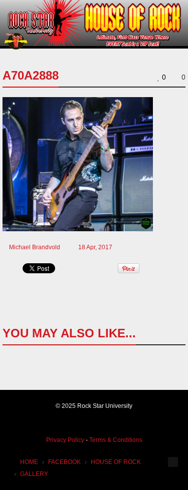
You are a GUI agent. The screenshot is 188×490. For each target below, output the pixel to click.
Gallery (34, 473)
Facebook (64, 461)
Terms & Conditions (115, 439)
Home (29, 461)
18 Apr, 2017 (95, 247)
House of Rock (116, 461)
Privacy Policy (65, 439)
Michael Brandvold (34, 247)
